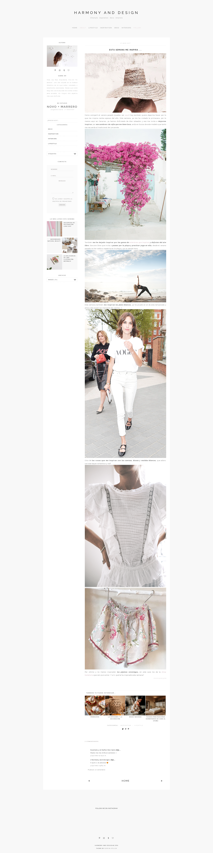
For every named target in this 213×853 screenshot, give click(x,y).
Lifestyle (93, 28)
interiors (52, 138)
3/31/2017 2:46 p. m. (98, 765)
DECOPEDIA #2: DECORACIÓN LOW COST (69, 224)
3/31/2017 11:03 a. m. (98, 755)
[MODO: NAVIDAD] (135, 705)
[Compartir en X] (123, 729)
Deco (116, 28)
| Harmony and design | (100, 760)
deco (50, 129)
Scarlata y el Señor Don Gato (103, 750)
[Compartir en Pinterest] (129, 729)
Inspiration (106, 28)
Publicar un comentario (96, 770)
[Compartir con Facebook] (126, 729)
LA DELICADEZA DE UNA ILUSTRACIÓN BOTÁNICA (69, 258)
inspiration (125, 725)
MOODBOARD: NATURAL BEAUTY (54, 240)
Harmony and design (106, 12)
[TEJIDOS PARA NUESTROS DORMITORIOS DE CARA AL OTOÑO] (156, 705)
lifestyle (138, 725)
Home (74, 28)
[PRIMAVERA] (95, 705)
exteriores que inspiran (139, 242)
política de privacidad (62, 201)
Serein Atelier (111, 848)
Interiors (126, 28)
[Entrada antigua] (161, 780)
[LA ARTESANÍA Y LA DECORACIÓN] (115, 705)
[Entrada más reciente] (89, 780)
